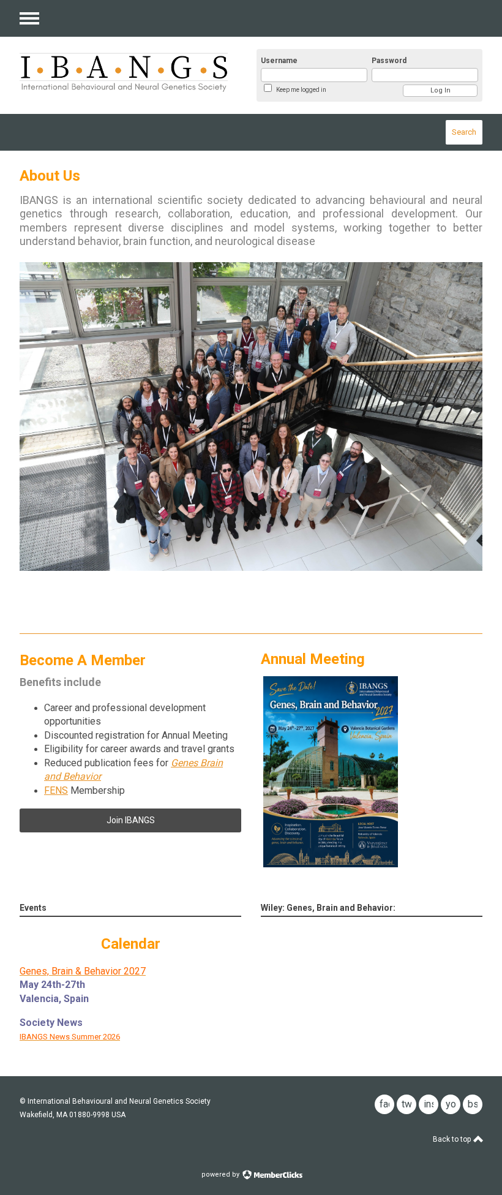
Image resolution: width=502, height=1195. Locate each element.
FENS (56, 790)
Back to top (453, 1139)
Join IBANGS (131, 820)
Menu (29, 18)
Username (279, 60)
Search (464, 132)
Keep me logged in (301, 89)
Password (389, 60)
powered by (221, 1174)
